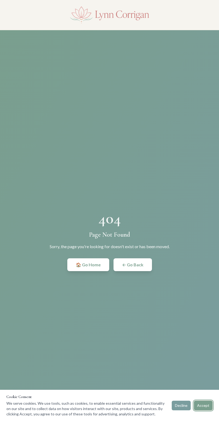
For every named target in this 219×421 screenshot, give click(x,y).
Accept (203, 405)
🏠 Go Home (88, 264)
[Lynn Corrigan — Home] (109, 15)
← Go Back (132, 264)
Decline (181, 405)
